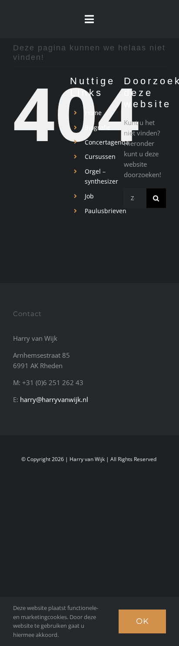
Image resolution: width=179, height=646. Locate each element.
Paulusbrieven (105, 211)
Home (93, 113)
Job (89, 196)
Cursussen (100, 156)
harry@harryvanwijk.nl (54, 399)
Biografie (97, 127)
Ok (142, 621)
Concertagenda (107, 142)
